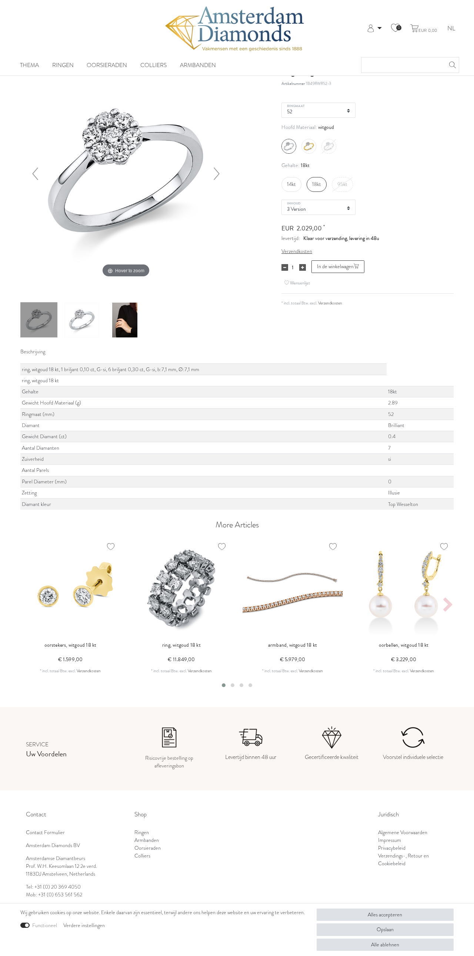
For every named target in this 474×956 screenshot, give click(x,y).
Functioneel (44, 925)
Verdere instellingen (84, 925)
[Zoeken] (451, 65)
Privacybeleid (391, 848)
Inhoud (294, 203)
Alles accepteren (385, 914)
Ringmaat (296, 105)
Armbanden (198, 65)
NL (451, 29)
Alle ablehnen (385, 944)
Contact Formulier (45, 832)
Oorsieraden (107, 65)
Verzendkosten (296, 251)
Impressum (389, 840)
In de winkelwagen (335, 266)
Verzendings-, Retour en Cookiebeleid (403, 859)
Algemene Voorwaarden (402, 832)
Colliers (153, 65)
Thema (29, 65)
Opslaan (385, 929)
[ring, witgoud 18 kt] (38, 320)
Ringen (63, 65)
